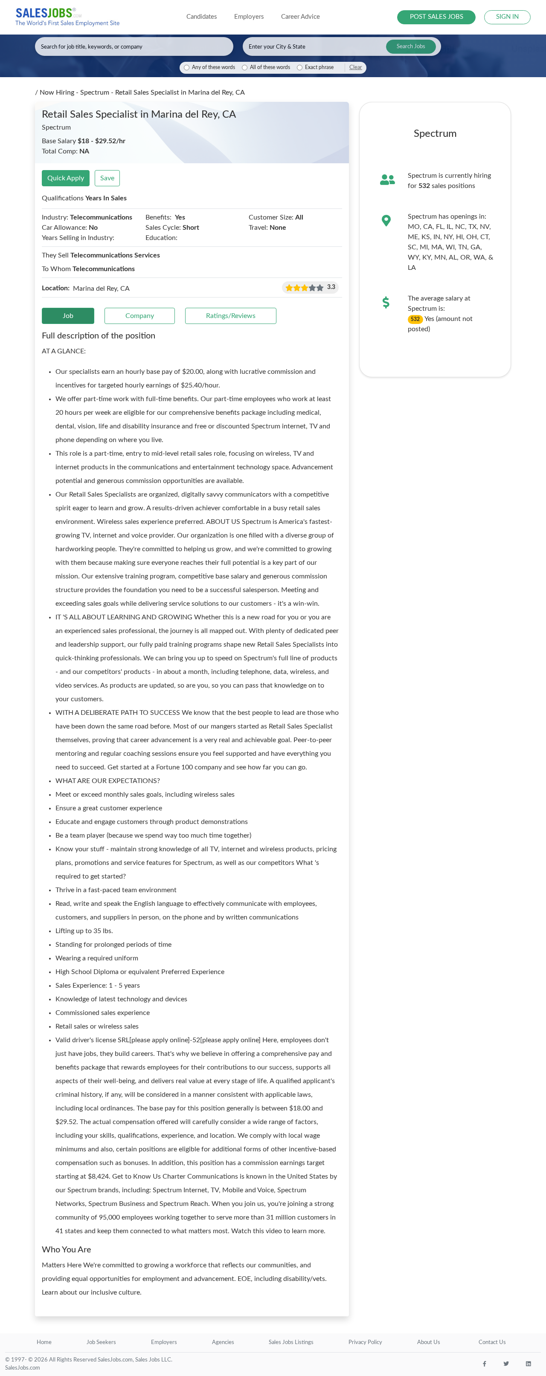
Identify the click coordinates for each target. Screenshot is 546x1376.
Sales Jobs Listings (291, 1342)
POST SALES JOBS (436, 17)
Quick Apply (65, 178)
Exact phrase (319, 67)
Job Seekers (101, 1342)
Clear (355, 67)
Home (44, 1342)
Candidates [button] (201, 17)
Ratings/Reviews (231, 315)
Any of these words (213, 67)
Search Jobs (411, 46)
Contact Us (492, 1342)
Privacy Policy (365, 1342)
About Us (428, 1342)
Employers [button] (249, 17)
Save (107, 178)
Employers (164, 1342)
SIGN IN (507, 17)
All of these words (270, 67)
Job (68, 315)
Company (139, 315)
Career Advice (300, 17)
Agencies (223, 1342)
